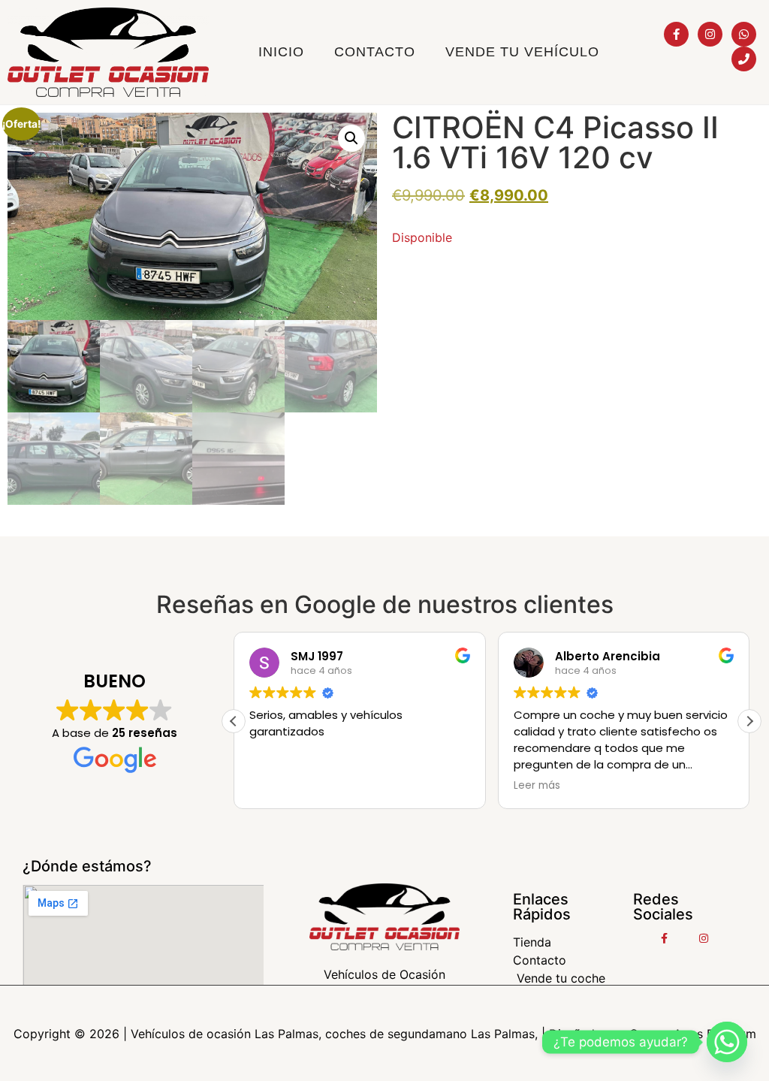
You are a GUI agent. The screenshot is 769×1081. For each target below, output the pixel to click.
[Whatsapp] (743, 34)
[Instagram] (710, 34)
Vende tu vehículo (522, 51)
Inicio (281, 51)
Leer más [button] (537, 786)
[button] (351, 138)
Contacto (374, 51)
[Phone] (743, 59)
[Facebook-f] (676, 34)
